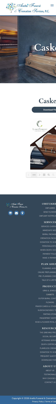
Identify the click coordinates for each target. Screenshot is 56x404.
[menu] (52, 5)
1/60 (34, 175)
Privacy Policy (38, 401)
